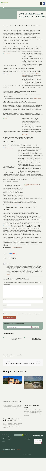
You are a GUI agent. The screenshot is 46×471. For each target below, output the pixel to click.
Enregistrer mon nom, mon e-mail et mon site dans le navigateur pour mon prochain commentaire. (22, 314)
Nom (4, 299)
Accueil (4, 25)
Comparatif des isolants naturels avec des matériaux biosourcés (12, 355)
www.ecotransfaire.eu (17, 247)
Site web (5, 307)
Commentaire (6, 284)
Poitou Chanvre (37, 98)
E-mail (5, 305)
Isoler (20, 25)
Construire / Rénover (14, 25)
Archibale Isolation (31, 132)
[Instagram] (41, 3)
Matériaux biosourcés (26, 25)
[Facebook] (44, 3)
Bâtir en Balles (25, 134)
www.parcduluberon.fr (15, 204)
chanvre (35, 49)
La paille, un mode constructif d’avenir (36, 339)
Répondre (8, 274)
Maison (8, 25)
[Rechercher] (22, 435)
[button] (30, 3)
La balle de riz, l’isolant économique (16, 339)
